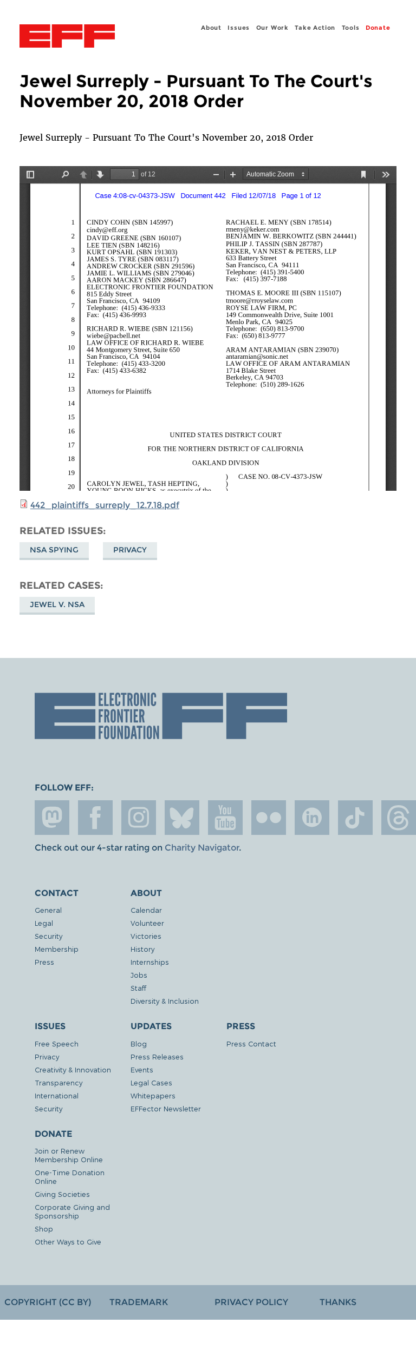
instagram (138, 817)
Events (142, 1069)
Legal (44, 923)
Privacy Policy (251, 1302)
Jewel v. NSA (57, 604)
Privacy (130, 550)
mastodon (52, 817)
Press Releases (157, 1056)
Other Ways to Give (68, 1241)
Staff (138, 988)
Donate (378, 27)
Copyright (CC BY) (47, 1302)
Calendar (146, 910)
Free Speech (57, 1043)
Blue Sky (182, 817)
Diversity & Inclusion (165, 1001)
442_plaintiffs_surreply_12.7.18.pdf (104, 505)
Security (48, 936)
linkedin (312, 817)
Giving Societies (62, 1194)
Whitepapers (153, 1095)
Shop (44, 1228)
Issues (238, 27)
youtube (225, 817)
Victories (146, 936)
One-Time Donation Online (70, 1176)
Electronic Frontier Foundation (67, 37)
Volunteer (147, 923)
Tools (351, 27)
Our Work (272, 27)
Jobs (139, 975)
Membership (57, 949)
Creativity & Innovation (73, 1069)
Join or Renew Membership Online (69, 1155)
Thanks (338, 1302)
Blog (139, 1043)
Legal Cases (151, 1082)
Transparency (58, 1082)
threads (398, 817)
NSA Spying (54, 550)
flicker (268, 817)
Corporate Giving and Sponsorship (72, 1211)
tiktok (355, 817)
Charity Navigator (202, 847)
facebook (95, 817)
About (211, 27)
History (142, 949)
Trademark (138, 1302)
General (48, 910)
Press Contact (251, 1043)
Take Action (315, 27)
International (57, 1095)
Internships (150, 962)
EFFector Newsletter (166, 1108)
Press (44, 962)
